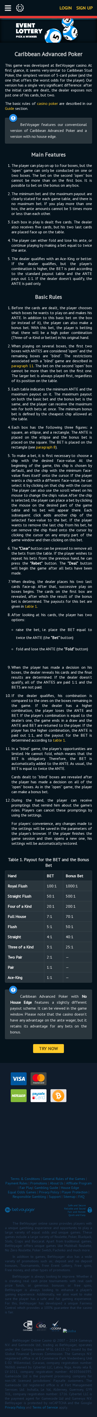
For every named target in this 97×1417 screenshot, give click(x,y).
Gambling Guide (46, 1187)
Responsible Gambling (29, 1196)
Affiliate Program (79, 1183)
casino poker (47, 103)
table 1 (31, 606)
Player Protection (75, 1192)
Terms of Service (45, 1407)
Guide (9, 108)
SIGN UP (84, 8)
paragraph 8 (46, 447)
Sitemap (69, 1196)
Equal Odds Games (22, 1192)
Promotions (38, 1183)
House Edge (70, 1187)
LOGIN (65, 8)
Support (55, 1196)
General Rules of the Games (64, 1178)
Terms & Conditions (25, 1178)
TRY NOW (48, 1048)
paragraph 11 (22, 365)
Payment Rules (16, 1183)
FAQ (81, 1196)
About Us (56, 1183)
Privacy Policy (49, 1192)
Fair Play (26, 1187)
